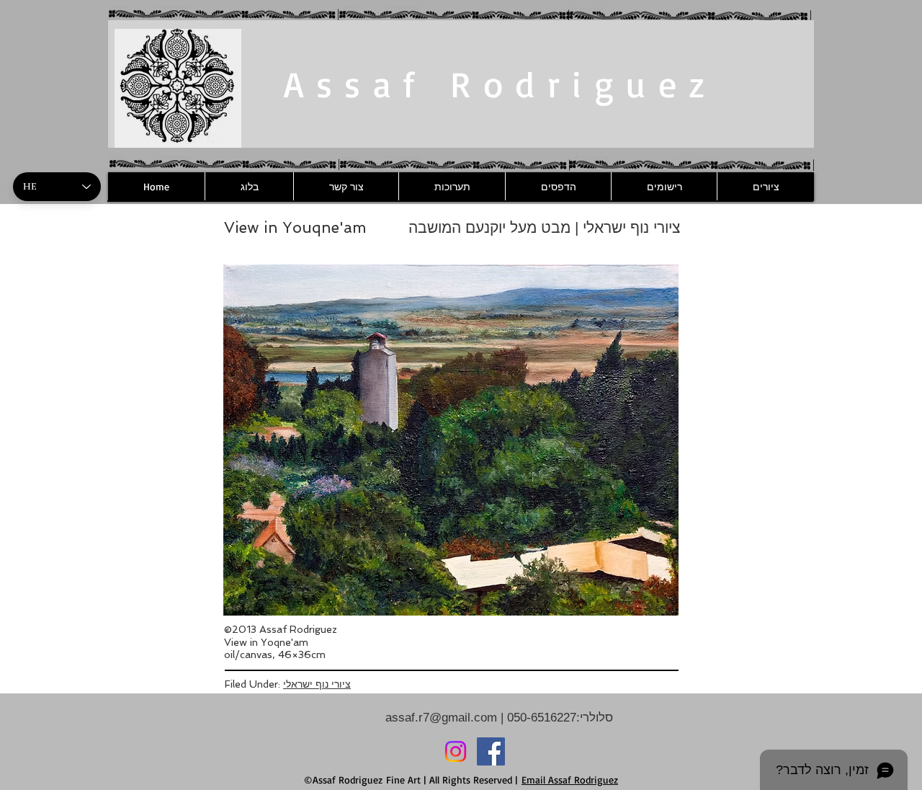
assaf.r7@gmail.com (441, 717)
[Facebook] (491, 751)
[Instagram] (456, 751)
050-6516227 (539, 717)
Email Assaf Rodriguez (570, 779)
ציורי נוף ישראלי (317, 684)
